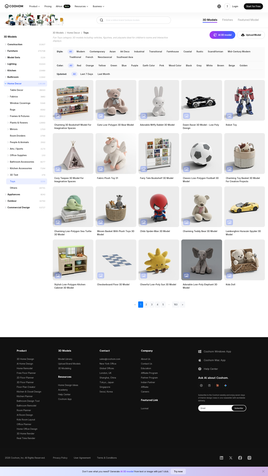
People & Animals (19, 142)
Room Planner (24, 410)
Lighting (11, 64)
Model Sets (13, 57)
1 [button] (140, 304)
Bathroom (13, 77)
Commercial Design (18, 207)
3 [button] (151, 304)
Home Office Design (27, 429)
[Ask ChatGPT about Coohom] (201, 385)
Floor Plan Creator (26, 387)
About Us (145, 359)
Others (13, 188)
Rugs (12, 109)
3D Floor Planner (25, 382)
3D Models (210, 19)
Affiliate (144, 387)
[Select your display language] (219, 6)
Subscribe (238, 408)
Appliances (13, 194)
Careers (145, 391)
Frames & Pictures (19, 116)
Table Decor (16, 90)
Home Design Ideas (68, 385)
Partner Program (149, 377)
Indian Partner (148, 382)
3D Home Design (25, 359)
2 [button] (146, 304)
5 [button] (163, 304)
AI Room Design (25, 415)
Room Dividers (17, 135)
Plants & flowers (19, 122)
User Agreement (82, 457)
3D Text (14, 174)
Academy (63, 389)
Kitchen (11, 70)
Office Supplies (18, 155)
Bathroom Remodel (26, 405)
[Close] (263, 471)
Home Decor (14, 83)
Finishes (227, 19)
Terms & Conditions (107, 457)
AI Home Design (25, 363)
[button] (34, 6)
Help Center (64, 394)
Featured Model (248, 19)
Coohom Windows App (217, 351)
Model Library (65, 359)
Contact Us (146, 363)
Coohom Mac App (215, 360)
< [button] (135, 304)
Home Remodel (25, 368)
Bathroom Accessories (22, 161)
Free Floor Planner (26, 373)
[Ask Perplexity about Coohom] (209, 385)
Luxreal (144, 408)
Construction (14, 44)
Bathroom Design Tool (28, 401)
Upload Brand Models (69, 363)
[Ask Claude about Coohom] (217, 385)
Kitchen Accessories (21, 168)
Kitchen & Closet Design (29, 391)
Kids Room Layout (26, 419)
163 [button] (175, 304)
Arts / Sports (16, 148)
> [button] (182, 304)
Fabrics (14, 96)
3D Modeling (64, 368)
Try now (178, 471)
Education (146, 368)
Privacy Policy (60, 457)
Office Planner (24, 424)
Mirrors (14, 129)
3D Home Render (25, 433)
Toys (12, 181)
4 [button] (157, 304)
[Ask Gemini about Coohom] (225, 385)
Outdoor (12, 201)
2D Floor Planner (25, 377)
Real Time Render (26, 438)
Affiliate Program (149, 373)
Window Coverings (20, 103)
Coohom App (65, 399)
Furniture (12, 51)
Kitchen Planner (25, 396)
